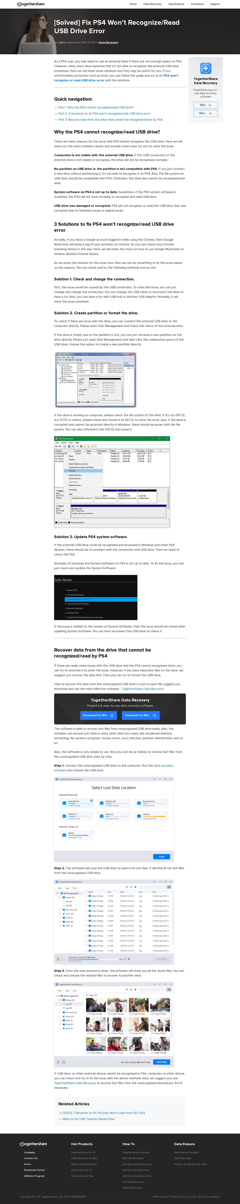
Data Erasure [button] (176, 4)
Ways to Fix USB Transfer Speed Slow (89, 1119)
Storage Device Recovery (137, 1164)
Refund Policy (160, 1197)
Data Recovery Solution (136, 1152)
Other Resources (132, 1188)
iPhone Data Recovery (84, 1164)
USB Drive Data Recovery (137, 1176)
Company (29, 1152)
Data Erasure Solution (186, 1152)
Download (197, 4)
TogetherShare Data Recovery (142, 689)
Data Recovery (108, 42)
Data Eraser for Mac (82, 1176)
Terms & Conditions (209, 1197)
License (191, 1197)
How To (129, 1144)
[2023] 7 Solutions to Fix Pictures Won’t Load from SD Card (104, 1113)
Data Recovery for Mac (84, 1158)
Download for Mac (137, 715)
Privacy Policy (177, 1197)
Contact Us (30, 1158)
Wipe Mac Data (182, 1158)
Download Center (34, 1170)
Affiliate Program (34, 1176)
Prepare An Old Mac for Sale (190, 1164)
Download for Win (95, 715)
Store (133, 4)
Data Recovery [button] (153, 4)
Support (215, 4)
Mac (202, 113)
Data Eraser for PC (81, 1170)
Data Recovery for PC (83, 1152)
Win (202, 105)
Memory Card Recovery (136, 1170)
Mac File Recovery (133, 1158)
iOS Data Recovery (133, 1182)
